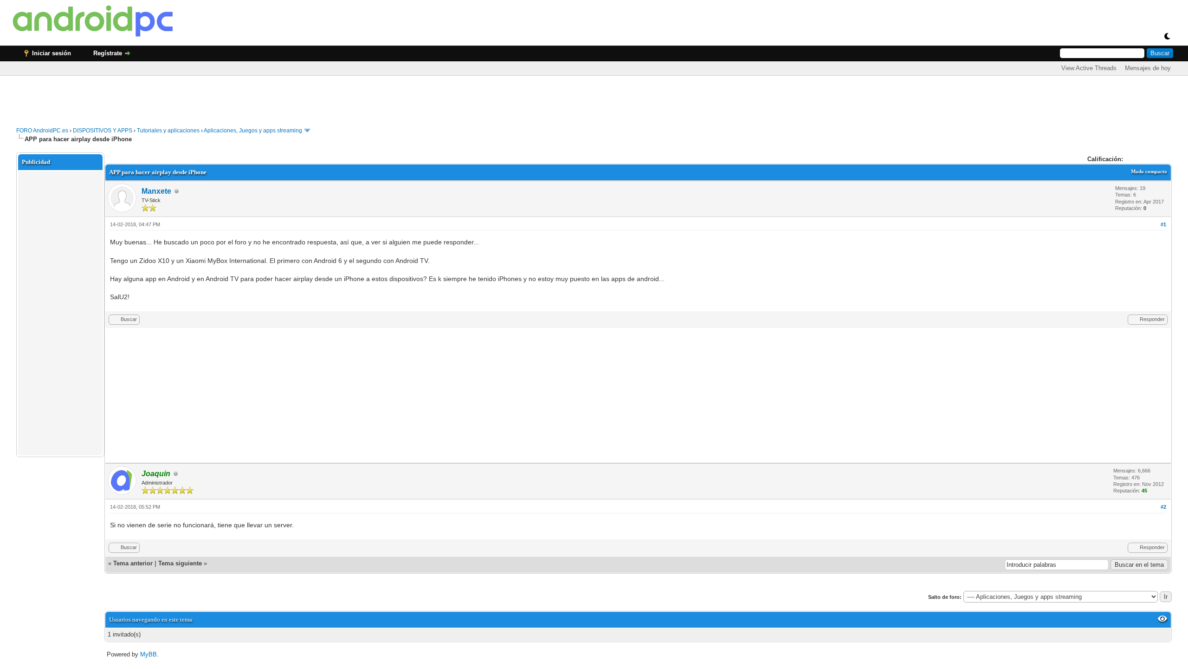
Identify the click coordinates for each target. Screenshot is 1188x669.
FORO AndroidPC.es (42, 130)
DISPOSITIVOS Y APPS (102, 130)
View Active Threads (1089, 68)
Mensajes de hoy (1148, 68)
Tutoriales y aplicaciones (168, 130)
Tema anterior (133, 563)
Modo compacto (1149, 171)
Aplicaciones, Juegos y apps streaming (253, 130)
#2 (1163, 507)
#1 (1163, 224)
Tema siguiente (180, 563)
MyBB (148, 654)
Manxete (156, 191)
